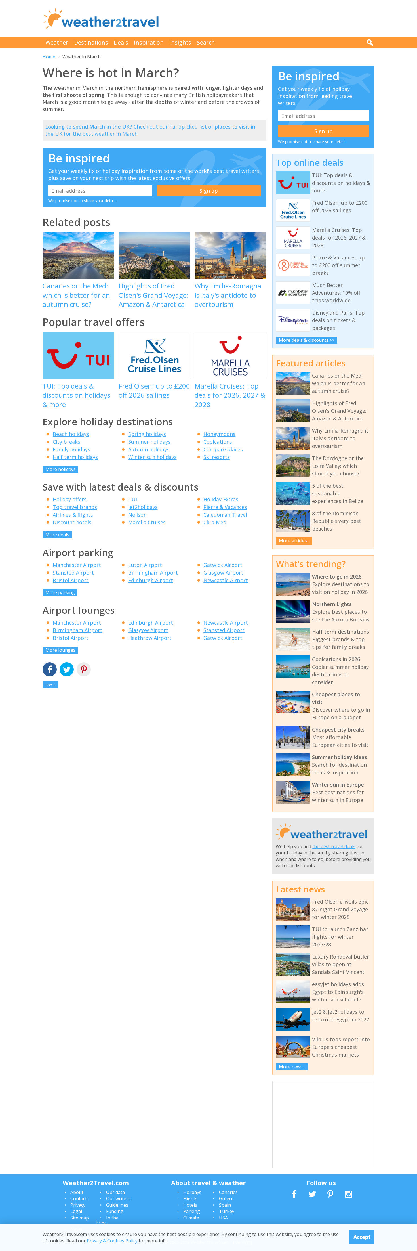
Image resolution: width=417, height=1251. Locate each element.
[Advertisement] (271, 18)
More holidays (60, 469)
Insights (180, 42)
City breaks (66, 441)
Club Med (214, 522)
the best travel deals (333, 846)
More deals (57, 534)
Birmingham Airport (153, 572)
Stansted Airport (73, 572)
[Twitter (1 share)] (67, 670)
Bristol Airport (71, 580)
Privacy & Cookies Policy (112, 1240)
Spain (225, 1205)
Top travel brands (75, 507)
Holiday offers (70, 499)
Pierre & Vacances (225, 507)
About (76, 1192)
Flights (190, 1198)
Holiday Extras (220, 499)
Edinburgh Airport (150, 580)
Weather (56, 42)
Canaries (228, 1192)
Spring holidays (147, 434)
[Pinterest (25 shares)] (84, 670)
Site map (79, 1218)
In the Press (107, 1220)
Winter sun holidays (152, 457)
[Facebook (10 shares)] (50, 670)
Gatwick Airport (222, 564)
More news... (292, 1067)
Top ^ (50, 685)
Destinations (91, 42)
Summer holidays (149, 441)
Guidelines (117, 1205)
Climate (191, 1218)
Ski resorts (216, 457)
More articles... (294, 541)
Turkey (226, 1211)
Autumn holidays (148, 449)
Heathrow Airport (150, 637)
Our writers (118, 1198)
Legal (76, 1211)
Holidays (192, 1192)
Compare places (223, 449)
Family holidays (71, 449)
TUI (132, 499)
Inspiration (149, 42)
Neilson (137, 514)
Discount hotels (72, 522)
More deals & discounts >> (307, 340)
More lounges (60, 650)
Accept (362, 1236)
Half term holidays (75, 457)
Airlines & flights (73, 514)
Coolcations (217, 441)
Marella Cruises (147, 522)
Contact (78, 1198)
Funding (114, 1211)
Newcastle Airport (225, 580)
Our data (115, 1192)
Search (206, 42)
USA (223, 1218)
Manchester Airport (77, 564)
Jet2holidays (143, 507)
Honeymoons (219, 434)
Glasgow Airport (223, 572)
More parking (60, 592)
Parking (191, 1211)
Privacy (77, 1205)
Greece (226, 1198)
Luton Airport (145, 564)
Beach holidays (71, 434)
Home (49, 57)
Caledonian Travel (225, 514)
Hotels (190, 1205)
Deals (121, 42)
